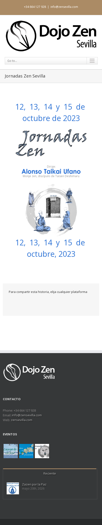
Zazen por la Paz (34, 484)
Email (36, 302)
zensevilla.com (21, 420)
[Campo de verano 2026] (11, 451)
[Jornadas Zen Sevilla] (42, 451)
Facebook (10, 302)
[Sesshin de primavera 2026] (26, 451)
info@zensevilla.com (64, 7)
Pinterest (27, 302)
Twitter (17, 302)
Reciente (49, 473)
